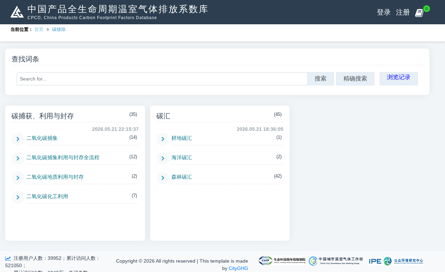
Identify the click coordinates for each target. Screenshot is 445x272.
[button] (419, 12)
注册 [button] (403, 12)
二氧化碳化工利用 (47, 196)
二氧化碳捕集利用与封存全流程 (62, 157)
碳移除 (59, 29)
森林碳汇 (181, 177)
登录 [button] (384, 12)
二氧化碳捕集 (42, 138)
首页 (38, 29)
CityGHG (238, 268)
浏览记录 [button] (399, 77)
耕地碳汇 (181, 138)
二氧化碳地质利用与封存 (55, 177)
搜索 (320, 78)
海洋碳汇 (181, 157)
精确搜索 (355, 78)
